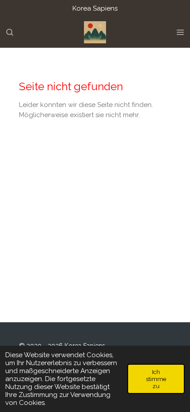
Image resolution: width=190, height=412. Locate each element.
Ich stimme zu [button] (156, 378)
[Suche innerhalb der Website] (9, 32)
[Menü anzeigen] (180, 32)
